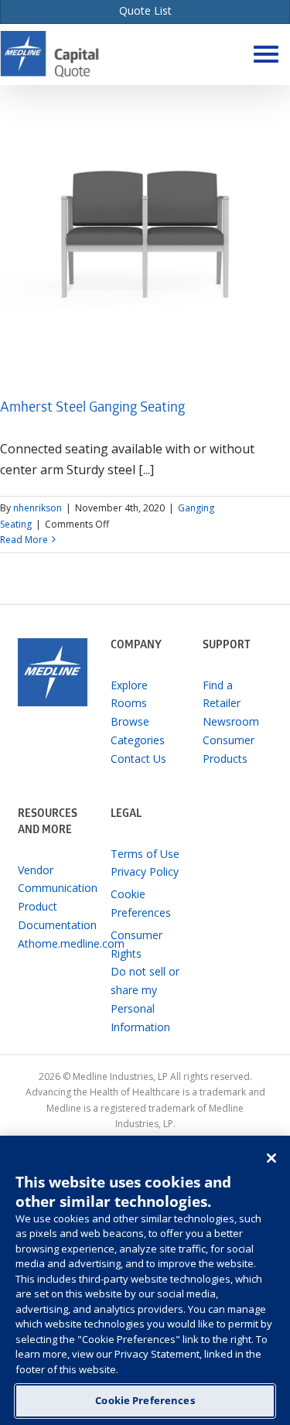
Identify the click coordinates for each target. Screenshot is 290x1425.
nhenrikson (37, 507)
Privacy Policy (145, 871)
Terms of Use (145, 853)
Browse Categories (138, 730)
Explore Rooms (129, 694)
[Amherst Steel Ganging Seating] (145, 230)
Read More (24, 539)
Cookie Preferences (144, 1400)
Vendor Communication (52, 879)
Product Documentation (52, 915)
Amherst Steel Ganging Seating (92, 409)
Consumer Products (228, 749)
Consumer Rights (136, 944)
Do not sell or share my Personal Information (145, 999)
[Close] (271, 1158)
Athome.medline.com (52, 943)
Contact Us (138, 758)
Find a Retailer (222, 694)
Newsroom (231, 721)
